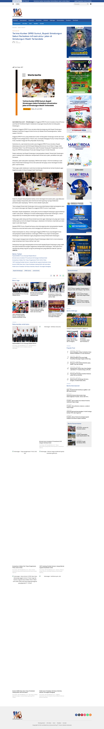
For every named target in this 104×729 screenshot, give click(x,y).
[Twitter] (79, 715)
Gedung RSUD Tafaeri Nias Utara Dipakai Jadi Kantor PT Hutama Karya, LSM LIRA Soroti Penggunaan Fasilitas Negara (80, 369)
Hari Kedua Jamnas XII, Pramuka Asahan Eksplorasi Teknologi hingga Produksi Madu (82, 428)
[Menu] (13, 4)
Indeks (17, 4)
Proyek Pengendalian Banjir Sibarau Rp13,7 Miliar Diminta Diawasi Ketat (83, 435)
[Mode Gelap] (91, 4)
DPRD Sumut (28, 270)
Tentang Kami (16, 23)
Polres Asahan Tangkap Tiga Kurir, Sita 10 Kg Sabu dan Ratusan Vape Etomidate (83, 301)
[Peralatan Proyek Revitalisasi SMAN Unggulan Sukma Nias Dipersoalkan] (71, 442)
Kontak (42, 23)
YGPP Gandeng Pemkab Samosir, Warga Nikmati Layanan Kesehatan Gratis (31, 262)
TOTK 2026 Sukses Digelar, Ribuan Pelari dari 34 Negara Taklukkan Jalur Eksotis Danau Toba (72, 340)
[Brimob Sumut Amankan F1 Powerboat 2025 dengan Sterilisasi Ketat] (38, 286)
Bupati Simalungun (18, 270)
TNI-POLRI (75, 20)
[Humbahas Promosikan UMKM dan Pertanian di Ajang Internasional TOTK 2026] (86, 334)
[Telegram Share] (60, 276)
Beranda (15, 20)
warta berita (36, 270)
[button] (87, 4)
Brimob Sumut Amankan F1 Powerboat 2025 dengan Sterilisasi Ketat (29, 258)
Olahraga (52, 20)
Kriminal (46, 20)
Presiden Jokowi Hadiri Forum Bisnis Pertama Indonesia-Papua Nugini (78, 401)
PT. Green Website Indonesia (64, 725)
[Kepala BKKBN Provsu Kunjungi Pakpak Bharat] (20, 287)
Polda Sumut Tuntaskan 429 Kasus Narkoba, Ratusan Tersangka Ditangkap (31, 266)
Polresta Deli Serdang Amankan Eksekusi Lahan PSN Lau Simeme (80, 374)
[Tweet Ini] (54, 276)
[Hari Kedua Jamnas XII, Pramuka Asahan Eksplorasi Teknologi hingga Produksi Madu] (71, 429)
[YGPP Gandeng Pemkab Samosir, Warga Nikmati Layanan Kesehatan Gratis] (20, 306)
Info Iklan (24, 23)
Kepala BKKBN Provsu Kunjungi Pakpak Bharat (24, 255)
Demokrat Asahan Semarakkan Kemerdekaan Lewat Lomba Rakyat (31, 1)
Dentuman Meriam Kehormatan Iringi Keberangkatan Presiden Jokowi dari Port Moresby (77, 396)
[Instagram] (85, 715)
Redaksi (36, 23)
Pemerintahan (60, 20)
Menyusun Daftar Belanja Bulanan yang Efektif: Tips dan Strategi (80, 363)
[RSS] (90, 715)
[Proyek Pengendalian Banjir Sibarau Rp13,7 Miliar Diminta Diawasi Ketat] (71, 435)
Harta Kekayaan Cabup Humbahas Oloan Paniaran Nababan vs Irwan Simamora (80, 352)
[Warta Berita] (17, 12)
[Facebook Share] (51, 276)
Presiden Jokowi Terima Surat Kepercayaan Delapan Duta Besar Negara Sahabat (78, 417)
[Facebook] (76, 715)
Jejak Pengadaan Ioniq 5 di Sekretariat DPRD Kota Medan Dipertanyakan (73, 1)
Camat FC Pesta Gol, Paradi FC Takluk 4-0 (77, 328)
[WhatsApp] (87, 715)
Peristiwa (68, 20)
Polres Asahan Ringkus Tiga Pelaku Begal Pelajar (83, 294)
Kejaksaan (31, 20)
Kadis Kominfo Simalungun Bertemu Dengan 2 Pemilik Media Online (79, 379)
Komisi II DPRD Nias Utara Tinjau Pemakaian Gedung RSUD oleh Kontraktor (31, 264)
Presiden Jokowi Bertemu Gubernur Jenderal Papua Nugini (78, 406)
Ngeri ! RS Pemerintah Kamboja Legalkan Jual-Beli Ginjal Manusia (79, 390)
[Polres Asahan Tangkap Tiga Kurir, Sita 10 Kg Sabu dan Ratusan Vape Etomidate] (71, 302)
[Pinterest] (82, 715)
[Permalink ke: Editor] (13, 42)
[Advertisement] (38, 55)
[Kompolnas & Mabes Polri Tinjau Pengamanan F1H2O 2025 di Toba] (56, 287)
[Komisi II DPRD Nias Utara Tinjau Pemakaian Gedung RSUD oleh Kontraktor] (38, 304)
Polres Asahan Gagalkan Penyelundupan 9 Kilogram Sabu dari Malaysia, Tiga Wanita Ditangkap (78, 289)
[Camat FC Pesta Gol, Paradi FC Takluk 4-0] (79, 320)
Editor (17, 41)
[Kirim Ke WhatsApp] (63, 276)
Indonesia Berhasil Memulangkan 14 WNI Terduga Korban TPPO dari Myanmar (79, 412)
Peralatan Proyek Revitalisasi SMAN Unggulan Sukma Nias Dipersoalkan (82, 442)
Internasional (23, 20)
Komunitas (38, 20)
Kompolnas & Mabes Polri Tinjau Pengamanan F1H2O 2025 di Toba (29, 260)
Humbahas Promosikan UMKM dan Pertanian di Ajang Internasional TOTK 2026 (85, 340)
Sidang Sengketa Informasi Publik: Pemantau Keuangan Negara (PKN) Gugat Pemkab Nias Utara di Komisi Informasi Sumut (81, 358)
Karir (30, 23)
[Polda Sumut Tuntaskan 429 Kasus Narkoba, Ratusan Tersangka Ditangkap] (56, 306)
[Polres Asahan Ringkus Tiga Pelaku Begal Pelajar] (71, 295)
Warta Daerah (15, 30)
